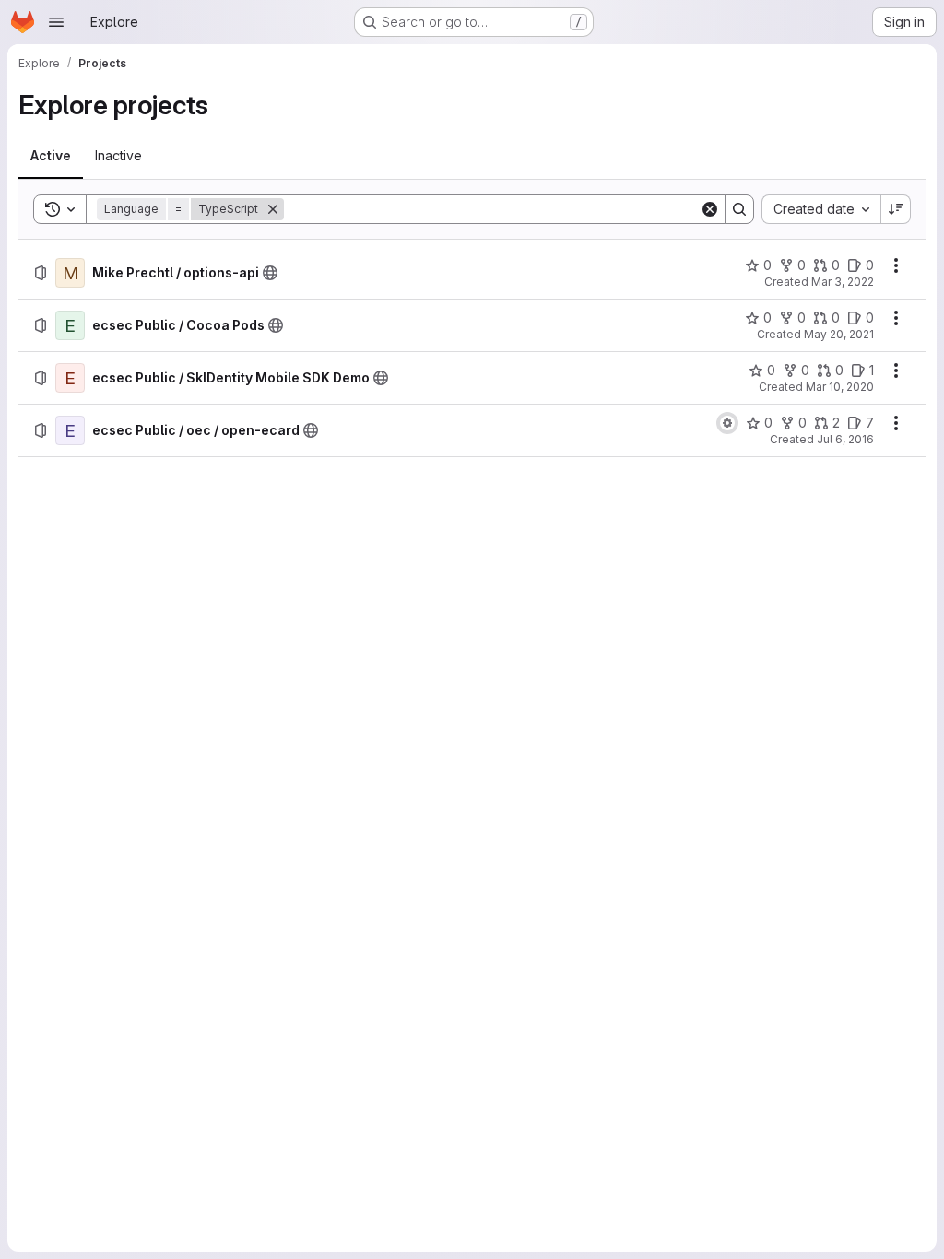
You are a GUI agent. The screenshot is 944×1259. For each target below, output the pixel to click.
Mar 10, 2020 (840, 387)
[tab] (50, 156)
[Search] (739, 209)
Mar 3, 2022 (842, 281)
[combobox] (820, 209)
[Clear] (710, 209)
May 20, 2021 (839, 334)
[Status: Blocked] (727, 423)
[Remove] (273, 209)
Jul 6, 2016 (845, 439)
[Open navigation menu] (56, 22)
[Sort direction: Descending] (896, 209)
